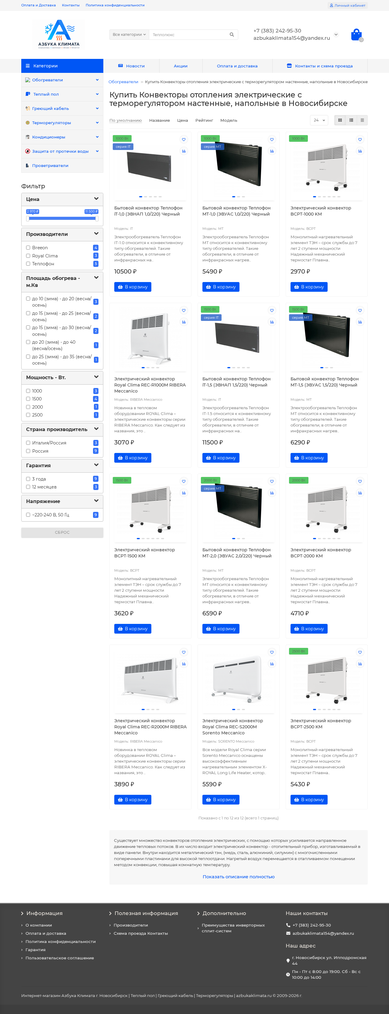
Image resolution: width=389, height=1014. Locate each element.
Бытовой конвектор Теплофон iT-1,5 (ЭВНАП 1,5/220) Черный (236, 382)
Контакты (71, 5)
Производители (131, 925)
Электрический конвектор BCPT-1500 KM (144, 553)
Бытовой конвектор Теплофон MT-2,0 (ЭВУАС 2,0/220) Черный (237, 553)
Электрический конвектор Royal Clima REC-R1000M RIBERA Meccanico (150, 385)
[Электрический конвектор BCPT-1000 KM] (327, 167)
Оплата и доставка (237, 65)
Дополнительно (224, 913)
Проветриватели (50, 165)
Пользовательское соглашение (60, 957)
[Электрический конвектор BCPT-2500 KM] (327, 679)
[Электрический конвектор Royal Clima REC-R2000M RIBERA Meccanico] (150, 679)
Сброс (62, 532)
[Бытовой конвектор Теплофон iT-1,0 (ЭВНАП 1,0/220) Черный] (150, 167)
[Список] (351, 120)
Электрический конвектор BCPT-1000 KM (321, 211)
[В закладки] (184, 139)
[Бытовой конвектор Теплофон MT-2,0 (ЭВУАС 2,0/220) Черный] (238, 508)
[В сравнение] (184, 151)
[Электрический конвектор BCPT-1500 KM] (150, 508)
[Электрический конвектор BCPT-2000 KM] (327, 508)
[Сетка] (340, 120)
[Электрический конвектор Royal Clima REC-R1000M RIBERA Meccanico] (150, 338)
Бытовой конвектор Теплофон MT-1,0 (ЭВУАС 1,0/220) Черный (236, 211)
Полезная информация (146, 913)
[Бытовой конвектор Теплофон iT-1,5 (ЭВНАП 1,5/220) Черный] (238, 338)
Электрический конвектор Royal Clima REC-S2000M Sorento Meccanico (232, 727)
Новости (135, 65)
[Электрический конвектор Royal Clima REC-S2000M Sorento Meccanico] (238, 679)
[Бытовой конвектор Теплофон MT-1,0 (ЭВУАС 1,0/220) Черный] (238, 167)
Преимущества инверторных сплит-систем (233, 928)
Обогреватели (47, 79)
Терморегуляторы (51, 122)
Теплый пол (46, 94)
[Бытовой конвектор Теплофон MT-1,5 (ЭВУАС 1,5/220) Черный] (327, 338)
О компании (39, 925)
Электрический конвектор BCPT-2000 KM (321, 553)
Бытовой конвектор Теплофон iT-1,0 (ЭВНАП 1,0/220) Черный (148, 211)
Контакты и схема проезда (324, 65)
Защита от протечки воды (60, 151)
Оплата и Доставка (38, 5)
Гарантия (36, 949)
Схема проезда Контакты (141, 933)
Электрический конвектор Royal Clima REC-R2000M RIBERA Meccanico (150, 727)
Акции (181, 65)
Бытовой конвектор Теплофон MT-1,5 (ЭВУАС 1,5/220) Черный (325, 382)
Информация (44, 913)
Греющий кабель (50, 108)
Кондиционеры (48, 136)
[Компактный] (362, 120)
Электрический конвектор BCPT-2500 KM (321, 724)
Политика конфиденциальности (115, 5)
